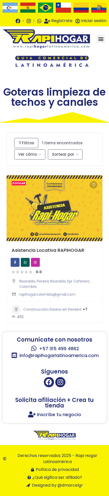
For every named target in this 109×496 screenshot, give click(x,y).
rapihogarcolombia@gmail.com (47, 294)
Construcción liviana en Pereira (52, 309)
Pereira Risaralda (51, 281)
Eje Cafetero (78, 281)
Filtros (28, 143)
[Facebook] (49, 382)
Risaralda (27, 281)
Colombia (28, 286)
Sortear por (63, 154)
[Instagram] (60, 382)
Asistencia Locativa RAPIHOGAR (48, 250)
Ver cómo (27, 154)
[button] (7, 7)
